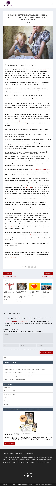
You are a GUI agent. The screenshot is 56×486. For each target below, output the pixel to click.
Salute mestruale (7, 401)
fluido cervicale (14, 141)
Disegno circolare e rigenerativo (10, 394)
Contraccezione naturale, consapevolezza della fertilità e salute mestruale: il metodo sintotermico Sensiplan (21, 296)
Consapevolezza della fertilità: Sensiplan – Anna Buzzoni (19, 317)
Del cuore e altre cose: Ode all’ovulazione (34, 293)
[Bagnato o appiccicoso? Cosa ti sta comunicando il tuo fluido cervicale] (9, 286)
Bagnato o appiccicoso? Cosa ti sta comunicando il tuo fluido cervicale (9, 294)
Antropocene (7, 387)
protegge (36, 185)
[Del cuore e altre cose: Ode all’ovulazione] (34, 286)
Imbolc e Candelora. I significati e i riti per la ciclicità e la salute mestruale (19, 372)
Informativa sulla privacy (38, 484)
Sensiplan (13, 227)
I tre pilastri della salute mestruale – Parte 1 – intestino (15, 366)
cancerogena (29, 187)
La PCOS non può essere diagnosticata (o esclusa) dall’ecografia (17, 376)
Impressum (30, 484)
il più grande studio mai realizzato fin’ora (39, 169)
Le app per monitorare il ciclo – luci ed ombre (45, 293)
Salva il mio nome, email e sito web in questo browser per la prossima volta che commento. (26, 349)
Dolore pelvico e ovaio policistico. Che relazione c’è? (15, 379)
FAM (44, 70)
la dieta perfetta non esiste (20, 122)
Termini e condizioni (49, 484)
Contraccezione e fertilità (9, 390)
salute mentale (34, 184)
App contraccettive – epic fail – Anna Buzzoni (16, 321)
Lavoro (5, 397)
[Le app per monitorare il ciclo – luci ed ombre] (46, 286)
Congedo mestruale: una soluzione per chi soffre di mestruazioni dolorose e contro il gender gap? (24, 369)
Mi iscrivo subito (9, 443)
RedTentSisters (13, 258)
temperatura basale (22, 141)
